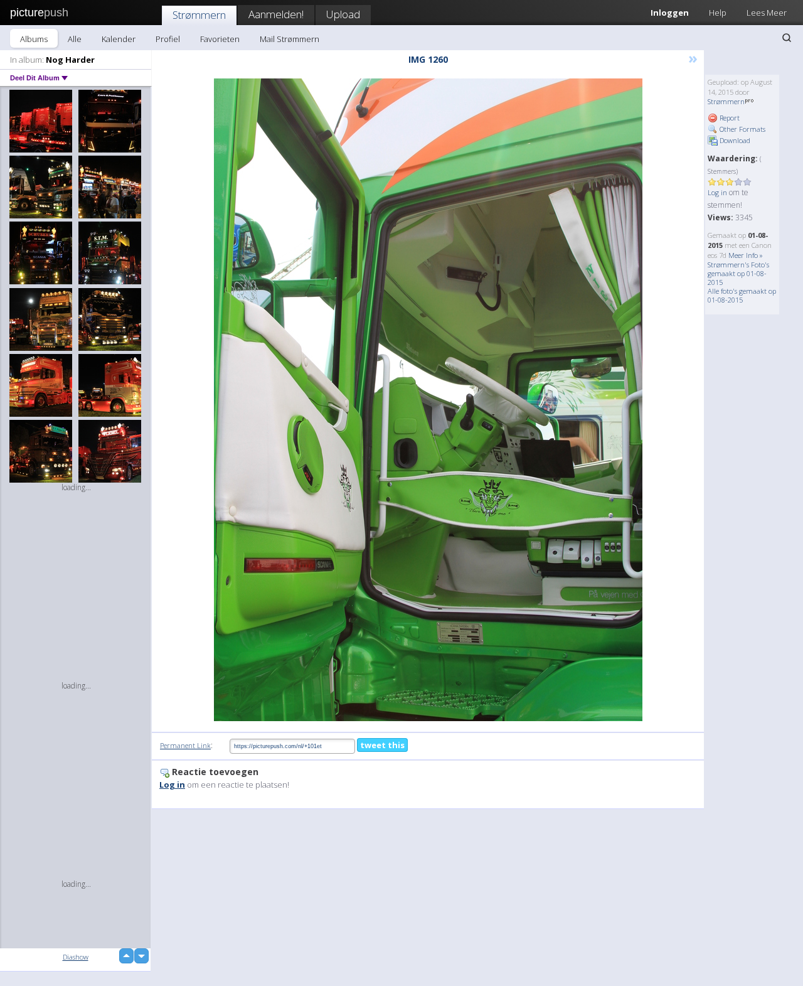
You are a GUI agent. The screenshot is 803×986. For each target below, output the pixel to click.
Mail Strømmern (289, 39)
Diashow (75, 957)
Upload (343, 14)
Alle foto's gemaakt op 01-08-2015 (742, 295)
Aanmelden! (276, 14)
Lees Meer (767, 12)
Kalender (119, 39)
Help (717, 12)
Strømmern (199, 15)
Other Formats (741, 129)
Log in (717, 192)
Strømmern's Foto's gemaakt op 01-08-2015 (738, 273)
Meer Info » (745, 255)
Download (734, 140)
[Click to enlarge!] (428, 399)
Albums (34, 39)
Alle (75, 39)
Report (729, 117)
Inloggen (670, 12)
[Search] (787, 38)
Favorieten (220, 39)
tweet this (382, 745)
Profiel (168, 39)
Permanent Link (185, 745)
